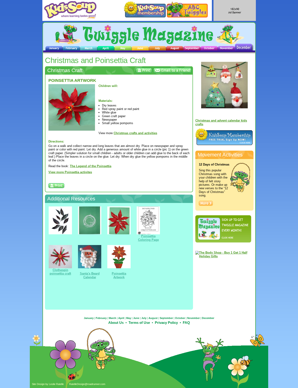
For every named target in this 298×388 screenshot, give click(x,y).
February (101, 318)
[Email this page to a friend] (172, 71)
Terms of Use (139, 323)
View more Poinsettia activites (70, 172)
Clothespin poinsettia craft (60, 271)
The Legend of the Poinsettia (90, 166)
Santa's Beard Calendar (90, 275)
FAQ (186, 323)
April (121, 318)
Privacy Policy (166, 323)
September (166, 318)
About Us (116, 323)
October (180, 318)
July (143, 318)
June (136, 318)
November (193, 318)
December (208, 318)
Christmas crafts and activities (135, 133)
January (89, 318)
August (153, 318)
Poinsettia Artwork (119, 275)
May (128, 318)
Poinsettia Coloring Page (148, 237)
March (112, 318)
